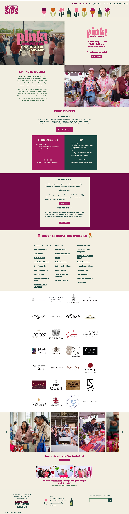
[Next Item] (123, 432)
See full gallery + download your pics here (64, 485)
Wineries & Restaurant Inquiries (59, 500)
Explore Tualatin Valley (56, 503)
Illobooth (57, 480)
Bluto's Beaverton (83, 154)
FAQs (51, 496)
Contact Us (53, 505)
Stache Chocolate (83, 155)
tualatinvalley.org (22, 498)
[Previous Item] (6, 432)
